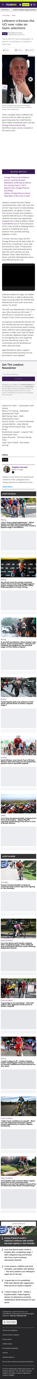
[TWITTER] (13, 472)
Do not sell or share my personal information (17, 1362)
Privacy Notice (29, 386)
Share (7, 50)
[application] (18, 275)
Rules (13, 15)
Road (5, 460)
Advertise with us (8, 1357)
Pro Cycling (5, 15)
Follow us (20, 50)
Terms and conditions (9, 1330)
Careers (5, 1353)
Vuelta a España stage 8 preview (24, 10)
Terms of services (26, 384)
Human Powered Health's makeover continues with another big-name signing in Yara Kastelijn (19, 1240)
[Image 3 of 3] (30, 79)
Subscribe (26, 4)
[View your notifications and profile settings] (20, 5)
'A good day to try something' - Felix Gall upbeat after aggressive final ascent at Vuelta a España (19, 1283)
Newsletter (31, 50)
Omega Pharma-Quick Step (13, 125)
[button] (34, 5)
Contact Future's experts (10, 1335)
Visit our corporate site (18, 1316)
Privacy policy (7, 1339)
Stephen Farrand (16, 33)
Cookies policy (7, 1344)
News (5, 34)
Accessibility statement (10, 1348)
